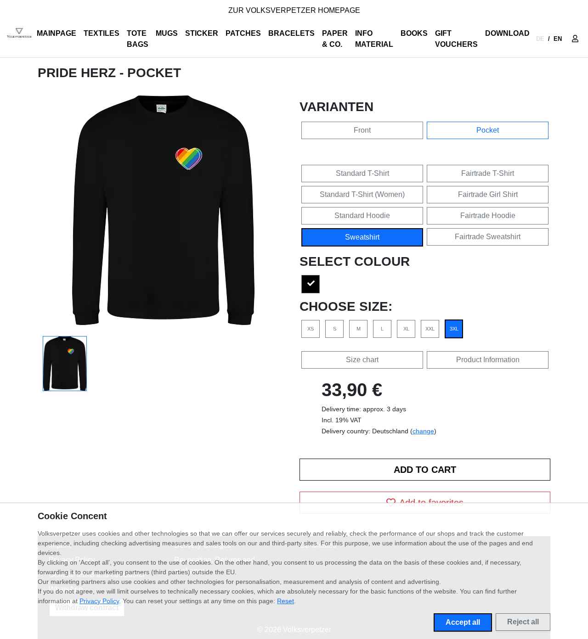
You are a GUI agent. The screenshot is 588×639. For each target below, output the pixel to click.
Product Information (488, 360)
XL (406, 328)
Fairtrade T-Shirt (487, 173)
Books (414, 33)
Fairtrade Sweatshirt (487, 237)
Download (507, 33)
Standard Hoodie (362, 215)
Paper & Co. (335, 38)
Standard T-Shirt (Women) (362, 194)
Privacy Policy (99, 601)
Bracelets (291, 33)
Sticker (201, 33)
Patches (243, 33)
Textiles (101, 33)
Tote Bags (137, 38)
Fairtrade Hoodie (487, 215)
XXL (430, 328)
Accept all (463, 622)
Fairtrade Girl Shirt (488, 194)
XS (310, 328)
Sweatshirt (362, 237)
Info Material (374, 38)
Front (362, 130)
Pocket (487, 130)
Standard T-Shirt (362, 173)
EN (558, 38)
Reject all (523, 622)
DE (540, 38)
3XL (454, 328)
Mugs (167, 33)
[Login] (575, 39)
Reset (285, 601)
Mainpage (56, 33)
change (423, 431)
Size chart (362, 360)
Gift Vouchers (456, 38)
